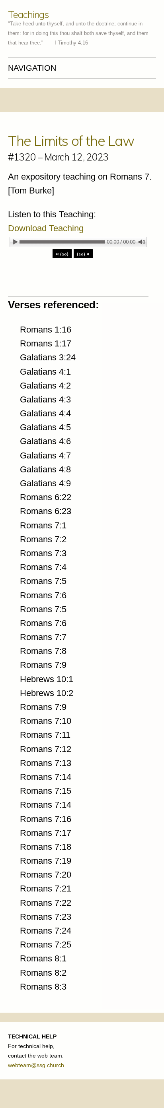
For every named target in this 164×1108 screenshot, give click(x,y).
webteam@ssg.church (36, 1065)
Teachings (28, 14)
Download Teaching (46, 228)
